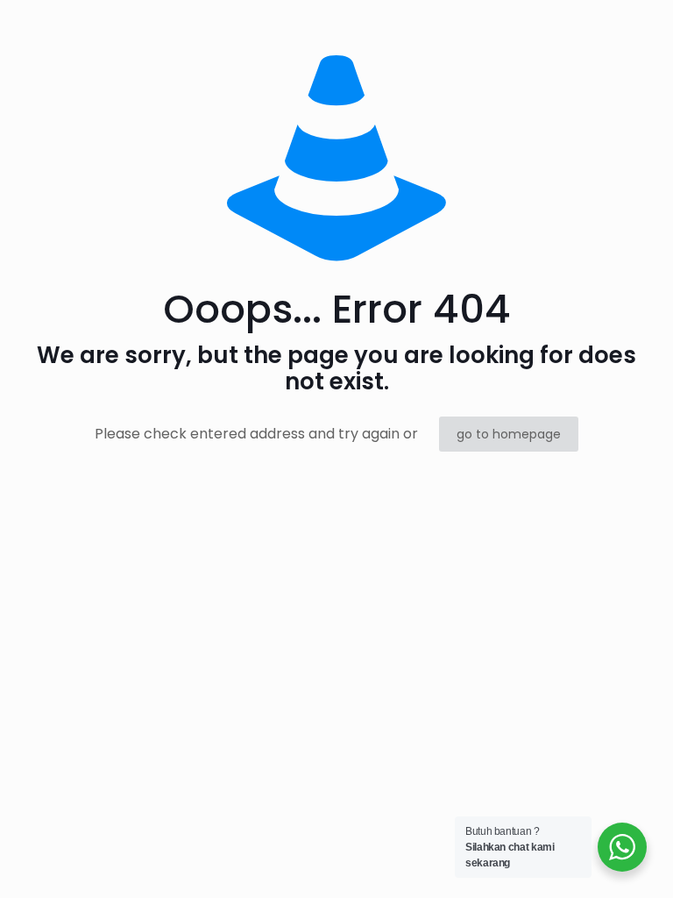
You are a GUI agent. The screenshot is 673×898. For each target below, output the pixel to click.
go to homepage (509, 434)
